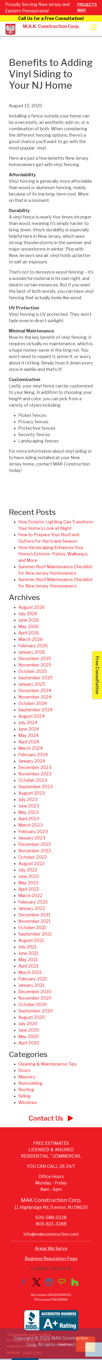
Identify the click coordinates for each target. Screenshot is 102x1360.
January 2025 (31, 684)
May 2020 (28, 1036)
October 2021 (32, 927)
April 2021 (28, 966)
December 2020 (34, 991)
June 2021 (28, 953)
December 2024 (34, 690)
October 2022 (32, 857)
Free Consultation (97, 675)
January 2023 (31, 837)
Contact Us (47, 1118)
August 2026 (31, 607)
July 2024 (27, 722)
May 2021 (28, 959)
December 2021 (34, 914)
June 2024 (28, 729)
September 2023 (35, 786)
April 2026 (28, 632)
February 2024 (33, 754)
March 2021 (30, 972)
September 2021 (35, 934)
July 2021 (27, 946)
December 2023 (34, 767)
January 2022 (31, 908)
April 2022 (28, 889)
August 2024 (31, 716)
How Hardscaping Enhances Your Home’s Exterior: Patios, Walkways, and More (53, 554)
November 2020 (34, 998)
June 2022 (28, 876)
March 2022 (30, 895)
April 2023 (28, 818)
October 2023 (32, 780)
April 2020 (28, 1042)
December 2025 (34, 658)
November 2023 (34, 773)
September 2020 (35, 1010)
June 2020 (28, 1030)
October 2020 (32, 1004)
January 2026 (31, 652)
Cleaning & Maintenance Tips (47, 1064)
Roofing (26, 1089)
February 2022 (33, 901)
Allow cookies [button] (85, 1344)
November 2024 (34, 696)
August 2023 (31, 793)
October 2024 (32, 703)
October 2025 (32, 671)
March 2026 (30, 639)
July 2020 (27, 1023)
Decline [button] (65, 1344)
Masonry (27, 1076)
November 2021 (34, 921)
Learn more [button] (32, 1353)
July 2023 (27, 799)
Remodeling (30, 1083)
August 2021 (31, 940)
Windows (27, 1102)
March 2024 (30, 748)
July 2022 (27, 869)
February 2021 (32, 978)
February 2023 (33, 831)
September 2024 (35, 709)
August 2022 (31, 863)
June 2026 (28, 620)
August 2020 (31, 1017)
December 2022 (34, 844)
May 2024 (28, 735)
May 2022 (28, 882)
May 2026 (28, 626)
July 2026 (27, 613)
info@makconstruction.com (51, 1234)
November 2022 (34, 850)
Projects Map (87, 7)
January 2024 (31, 761)
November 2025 (34, 664)
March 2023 (30, 825)
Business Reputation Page (51, 1258)
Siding (24, 1096)
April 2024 (28, 741)
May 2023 (28, 812)
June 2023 (28, 805)
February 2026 (33, 645)
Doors (24, 1070)
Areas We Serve (51, 1248)
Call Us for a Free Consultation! (51, 18)
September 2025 (35, 677)
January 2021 (31, 985)
